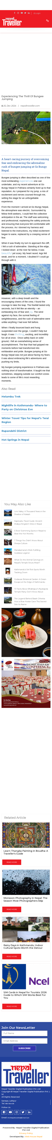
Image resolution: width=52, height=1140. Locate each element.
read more (12, 862)
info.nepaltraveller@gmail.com (18, 1118)
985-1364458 (9, 1103)
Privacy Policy (26, 1133)
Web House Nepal (33, 1136)
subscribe (24, 1048)
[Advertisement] (26, 66)
